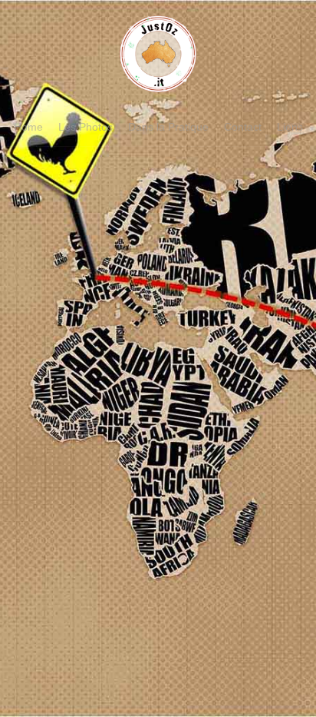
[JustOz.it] (158, 84)
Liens (290, 127)
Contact (243, 127)
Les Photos (85, 127)
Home (28, 127)
